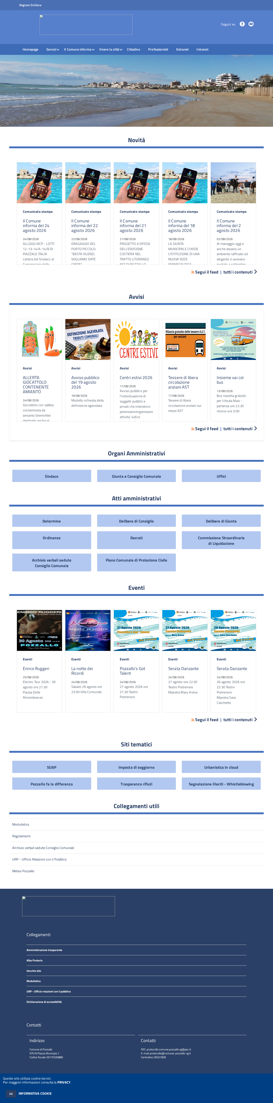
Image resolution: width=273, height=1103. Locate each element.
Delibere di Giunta (221, 521)
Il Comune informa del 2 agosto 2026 (229, 226)
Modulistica (20, 824)
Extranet (182, 49)
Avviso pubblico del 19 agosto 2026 (85, 382)
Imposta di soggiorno (136, 767)
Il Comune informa (77, 49)
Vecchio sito (34, 971)
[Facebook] (242, 24)
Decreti (136, 538)
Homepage (30, 49)
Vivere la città (109, 49)
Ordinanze (52, 538)
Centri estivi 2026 (136, 377)
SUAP (51, 767)
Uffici (221, 476)
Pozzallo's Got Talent (132, 670)
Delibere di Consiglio (136, 521)
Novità (136, 139)
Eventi (136, 587)
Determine (52, 521)
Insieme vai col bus (230, 379)
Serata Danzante (183, 668)
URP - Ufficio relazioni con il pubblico (49, 991)
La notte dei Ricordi (82, 670)
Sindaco (51, 476)
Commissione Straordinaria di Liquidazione (221, 540)
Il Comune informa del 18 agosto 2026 (181, 226)
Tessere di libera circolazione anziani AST (183, 382)
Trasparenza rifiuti (136, 784)
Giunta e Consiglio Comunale (136, 476)
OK (11, 1094)
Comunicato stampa (38, 211)
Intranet (202, 49)
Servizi (51, 49)
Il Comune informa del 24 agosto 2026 (36, 226)
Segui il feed (206, 272)
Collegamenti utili (137, 805)
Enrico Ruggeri (36, 668)
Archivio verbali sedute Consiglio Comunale (51, 563)
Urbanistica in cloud (221, 767)
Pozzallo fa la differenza (52, 784)
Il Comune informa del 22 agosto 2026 (84, 226)
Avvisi (136, 296)
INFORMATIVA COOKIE (35, 1093)
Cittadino (133, 49)
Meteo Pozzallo (23, 871)
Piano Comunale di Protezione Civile (136, 560)
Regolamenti (21, 836)
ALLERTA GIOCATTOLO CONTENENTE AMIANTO (36, 384)
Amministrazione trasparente (44, 950)
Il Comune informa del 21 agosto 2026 (133, 226)
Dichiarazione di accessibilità (44, 1002)
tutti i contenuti (238, 272)
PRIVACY (63, 1082)
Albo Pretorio (35, 960)
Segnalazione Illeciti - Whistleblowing (221, 784)
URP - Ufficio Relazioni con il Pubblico (39, 859)
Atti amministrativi (136, 498)
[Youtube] (251, 24)
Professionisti (158, 49)
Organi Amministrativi (136, 453)
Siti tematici (136, 744)
